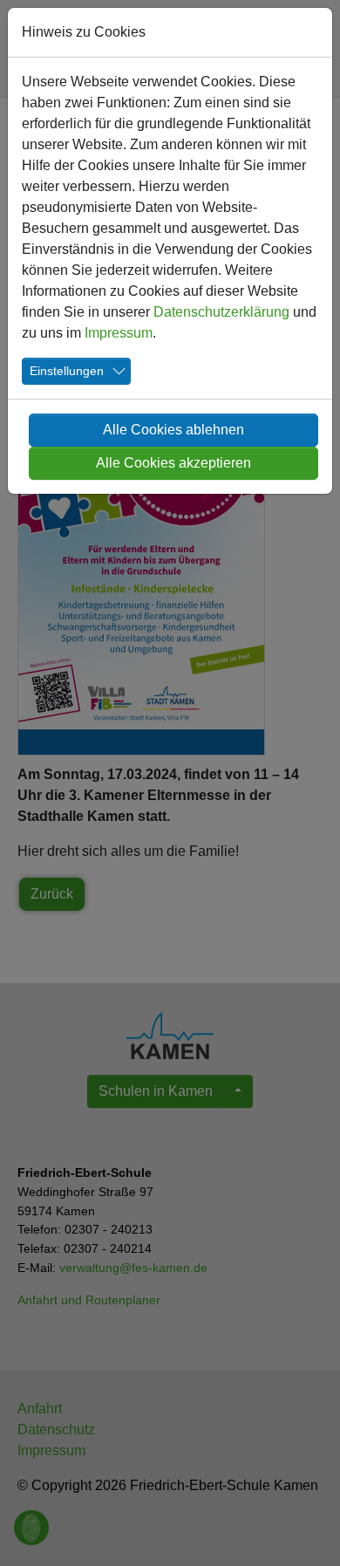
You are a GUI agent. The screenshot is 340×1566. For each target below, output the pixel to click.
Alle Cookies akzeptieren (173, 462)
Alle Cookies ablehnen (173, 429)
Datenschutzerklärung (221, 311)
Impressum (119, 332)
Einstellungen (67, 371)
